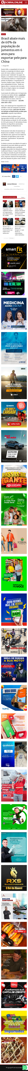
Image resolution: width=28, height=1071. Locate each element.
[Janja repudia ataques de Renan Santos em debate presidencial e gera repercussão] (20, 203)
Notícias (3, 34)
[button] (24, 1067)
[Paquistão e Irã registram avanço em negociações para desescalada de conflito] (8, 203)
